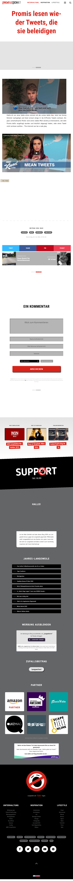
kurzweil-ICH (36, 823)
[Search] (70, 2)
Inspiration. (45, 2)
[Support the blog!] (36, 473)
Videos (36, 827)
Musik (62, 814)
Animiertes (36, 810)
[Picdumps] (36, 724)
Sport (62, 818)
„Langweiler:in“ (47, 633)
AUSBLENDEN (38, 67)
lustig (24, 232)
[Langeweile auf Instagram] (36, 849)
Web (31, 232)
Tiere (62, 825)
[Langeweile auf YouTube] (45, 849)
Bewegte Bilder (36, 816)
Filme (11, 818)
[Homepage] (13, 2)
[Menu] (65, 2)
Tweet (11, 248)
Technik (62, 823)
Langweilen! (36, 669)
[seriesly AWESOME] (36, 701)
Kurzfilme (11, 821)
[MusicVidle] (58, 701)
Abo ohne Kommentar (46, 361)
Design (37, 818)
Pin (45, 248)
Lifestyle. (56, 2)
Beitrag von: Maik (36, 228)
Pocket (62, 248)
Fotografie (37, 821)
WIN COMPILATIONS (14, 425)
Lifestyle (62, 806)
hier (52, 115)
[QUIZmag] (14, 724)
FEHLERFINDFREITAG (58, 425)
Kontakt (41, 837)
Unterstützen (30, 837)
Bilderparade (11, 810)
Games (11, 823)
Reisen (62, 816)
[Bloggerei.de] (36, 876)
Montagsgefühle (11, 814)
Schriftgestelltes (36, 825)
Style (62, 821)
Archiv (19, 837)
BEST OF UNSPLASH (36, 425)
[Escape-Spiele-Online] (58, 724)
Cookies (44, 840)
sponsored (61, 837)
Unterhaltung (11, 806)
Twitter (48, 232)
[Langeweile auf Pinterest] (53, 849)
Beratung (23, 840)
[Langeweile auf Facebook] (20, 849)
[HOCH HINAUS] (36, 863)
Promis (39, 232)
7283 (39, 795)
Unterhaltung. (33, 2)
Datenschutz (34, 840)
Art (36, 814)
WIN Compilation (11, 827)
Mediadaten (51, 837)
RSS (51, 840)
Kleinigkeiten (11, 816)
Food (62, 810)
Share (28, 248)
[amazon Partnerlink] (14, 701)
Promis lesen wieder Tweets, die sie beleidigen (36, 22)
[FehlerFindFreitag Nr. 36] (58, 439)
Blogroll (11, 837)
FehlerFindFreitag (11, 812)
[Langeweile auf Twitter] (28, 849)
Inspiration (36, 806)
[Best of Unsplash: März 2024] (36, 439)
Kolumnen (62, 812)
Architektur (36, 812)
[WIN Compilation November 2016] (14, 439)
